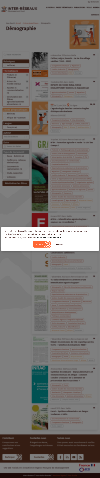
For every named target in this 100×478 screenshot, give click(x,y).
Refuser (59, 244)
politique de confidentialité (49, 237)
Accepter (39, 244)
